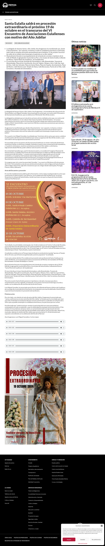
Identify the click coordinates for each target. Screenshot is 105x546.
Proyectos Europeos (33, 516)
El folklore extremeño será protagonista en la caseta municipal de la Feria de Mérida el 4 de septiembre (86, 107)
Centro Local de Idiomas (58, 469)
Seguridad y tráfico (33, 519)
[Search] (95, 5)
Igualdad (30, 513)
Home (6, 19)
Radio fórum (8, 469)
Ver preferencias (96, 539)
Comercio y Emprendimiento (35, 500)
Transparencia (32, 472)
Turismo (30, 525)
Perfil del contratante (33, 475)
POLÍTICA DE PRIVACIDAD (21, 537)
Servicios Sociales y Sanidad (35, 522)
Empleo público (56, 463)
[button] (102, 526)
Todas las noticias (11, 12)
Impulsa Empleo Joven (57, 472)
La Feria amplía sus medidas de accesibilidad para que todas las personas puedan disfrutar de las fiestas (85, 71)
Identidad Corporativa (34, 482)
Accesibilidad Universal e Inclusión (37, 494)
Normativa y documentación (35, 469)
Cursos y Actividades (57, 482)
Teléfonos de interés (10, 494)
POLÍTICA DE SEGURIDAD (50, 537)
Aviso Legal (8, 537)
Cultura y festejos (9, 500)
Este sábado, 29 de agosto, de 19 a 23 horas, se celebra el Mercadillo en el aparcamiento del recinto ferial (85, 142)
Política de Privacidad (82, 543)
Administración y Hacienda (35, 497)
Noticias (10, 19)
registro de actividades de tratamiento (17, 540)
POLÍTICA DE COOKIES (36, 537)
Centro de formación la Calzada (60, 466)
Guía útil (7, 503)
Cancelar (82, 539)
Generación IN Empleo (57, 475)
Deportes (30, 506)
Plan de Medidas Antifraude (35, 478)
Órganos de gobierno (33, 466)
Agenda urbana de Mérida (11, 497)
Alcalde (30, 463)
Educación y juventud (33, 509)
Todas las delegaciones (34, 491)
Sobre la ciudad (9, 491)
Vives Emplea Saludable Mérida (60, 479)
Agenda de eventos (9, 463)
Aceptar (69, 539)
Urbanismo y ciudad (33, 528)
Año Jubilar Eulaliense (22, 43)
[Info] (91, 5)
